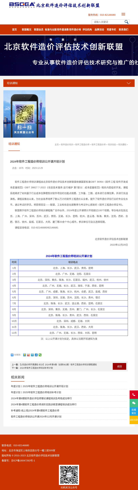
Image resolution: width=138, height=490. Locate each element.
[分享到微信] (40, 355)
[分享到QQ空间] (24, 355)
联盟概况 (26, 29)
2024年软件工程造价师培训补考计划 (36, 368)
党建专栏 (111, 29)
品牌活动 (99, 29)
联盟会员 (38, 29)
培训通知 (122, 145)
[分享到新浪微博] (28, 355)
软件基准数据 (63, 31)
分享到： (18, 355)
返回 (119, 366)
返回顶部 (134, 420)
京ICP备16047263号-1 (23, 460)
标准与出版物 (51, 31)
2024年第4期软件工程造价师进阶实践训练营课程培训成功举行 (44, 404)
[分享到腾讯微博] (32, 355)
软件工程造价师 (82, 145)
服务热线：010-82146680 (102, 14)
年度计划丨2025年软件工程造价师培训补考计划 (36, 392)
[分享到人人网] (36, 355)
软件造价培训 (75, 31)
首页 (14, 29)
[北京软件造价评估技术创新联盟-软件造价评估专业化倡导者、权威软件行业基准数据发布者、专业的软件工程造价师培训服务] (53, 1)
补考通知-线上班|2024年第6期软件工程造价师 (35, 410)
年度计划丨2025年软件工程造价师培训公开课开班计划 (39, 386)
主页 (57, 145)
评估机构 (87, 29)
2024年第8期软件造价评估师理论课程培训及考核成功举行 (41, 398)
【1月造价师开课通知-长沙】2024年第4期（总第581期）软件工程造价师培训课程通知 (58, 364)
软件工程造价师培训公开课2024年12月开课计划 (36, 416)
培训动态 (112, 145)
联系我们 (123, 29)
